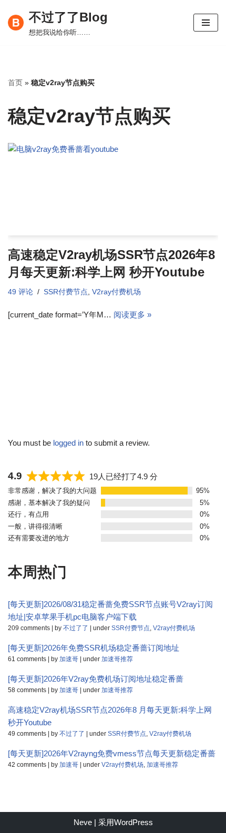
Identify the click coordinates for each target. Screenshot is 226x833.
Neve (83, 822)
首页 (15, 82)
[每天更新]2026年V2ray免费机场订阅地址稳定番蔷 (95, 678)
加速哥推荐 (117, 659)
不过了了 (75, 628)
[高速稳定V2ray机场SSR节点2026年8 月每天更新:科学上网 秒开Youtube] (113, 189)
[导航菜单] (205, 23)
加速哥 (68, 659)
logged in (68, 442)
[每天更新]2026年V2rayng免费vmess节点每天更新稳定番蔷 (111, 753)
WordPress (133, 822)
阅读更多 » (132, 314)
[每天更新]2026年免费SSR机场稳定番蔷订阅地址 (93, 647)
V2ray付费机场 (116, 292)
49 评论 (20, 292)
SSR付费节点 (66, 292)
